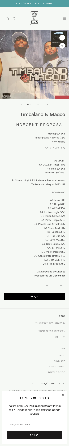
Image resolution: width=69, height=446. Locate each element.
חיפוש (62, 355)
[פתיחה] (7, 18)
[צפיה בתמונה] (28, 104)
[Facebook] (64, 337)
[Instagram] (56, 337)
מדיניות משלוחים (56, 372)
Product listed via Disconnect (49, 275)
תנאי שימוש (59, 361)
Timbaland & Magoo (42, 115)
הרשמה (34, 435)
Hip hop (52, 133)
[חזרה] (21, 104)
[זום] (62, 38)
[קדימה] (47, 104)
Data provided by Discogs (50, 271)
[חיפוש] (14, 18)
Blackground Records (47, 137)
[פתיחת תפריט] (64, 18)
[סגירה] (63, 395)
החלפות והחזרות (56, 366)
